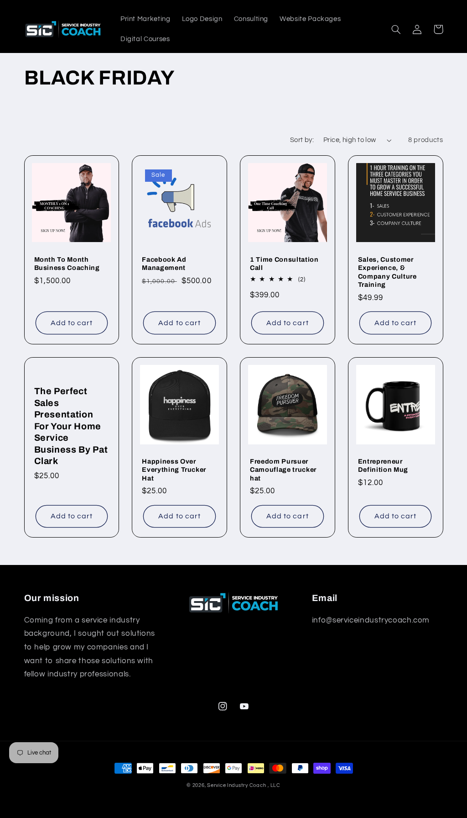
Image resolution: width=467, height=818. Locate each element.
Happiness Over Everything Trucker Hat (174, 470)
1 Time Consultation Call (284, 263)
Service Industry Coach (236, 785)
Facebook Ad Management (164, 263)
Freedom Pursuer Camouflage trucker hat (283, 470)
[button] (396, 29)
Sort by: (302, 140)
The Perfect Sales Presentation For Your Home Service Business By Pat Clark (71, 426)
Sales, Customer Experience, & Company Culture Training (387, 272)
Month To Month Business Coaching (67, 263)
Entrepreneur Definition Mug (383, 465)
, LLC (274, 785)
